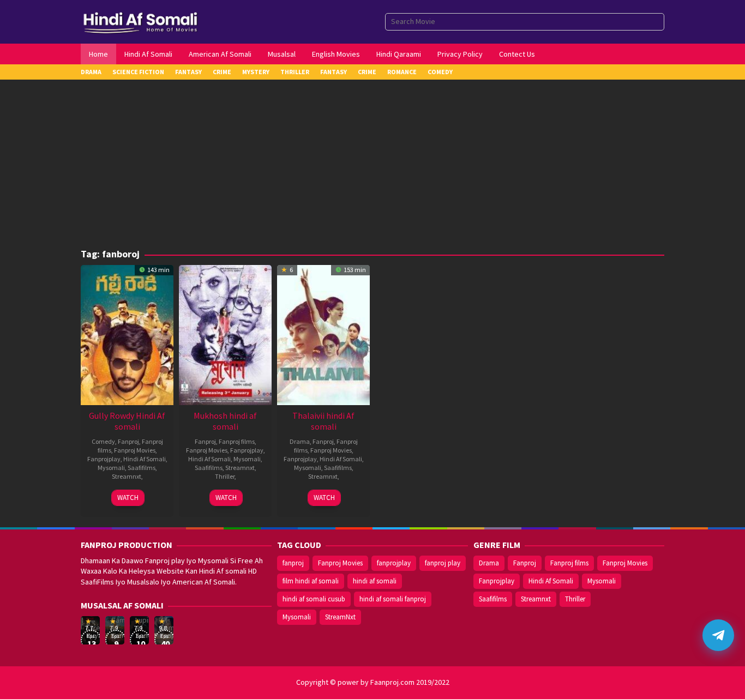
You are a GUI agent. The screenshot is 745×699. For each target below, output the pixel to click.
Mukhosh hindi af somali (225, 421)
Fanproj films (237, 441)
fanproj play (442, 563)
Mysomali (111, 467)
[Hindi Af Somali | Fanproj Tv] (140, 21)
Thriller (225, 476)
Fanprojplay (104, 459)
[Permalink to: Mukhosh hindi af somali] (225, 334)
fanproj (293, 563)
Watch (128, 497)
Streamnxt (126, 476)
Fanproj (128, 441)
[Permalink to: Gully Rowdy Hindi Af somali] (127, 334)
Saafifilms (141, 467)
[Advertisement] (372, 167)
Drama (300, 441)
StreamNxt (340, 617)
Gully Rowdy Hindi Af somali (127, 421)
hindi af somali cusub (314, 599)
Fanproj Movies (134, 450)
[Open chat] (718, 635)
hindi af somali (374, 581)
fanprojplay (394, 563)
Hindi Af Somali (144, 459)
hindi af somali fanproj (392, 599)
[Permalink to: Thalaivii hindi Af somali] (323, 334)
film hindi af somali (311, 581)
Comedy (103, 441)
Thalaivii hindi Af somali (323, 421)
